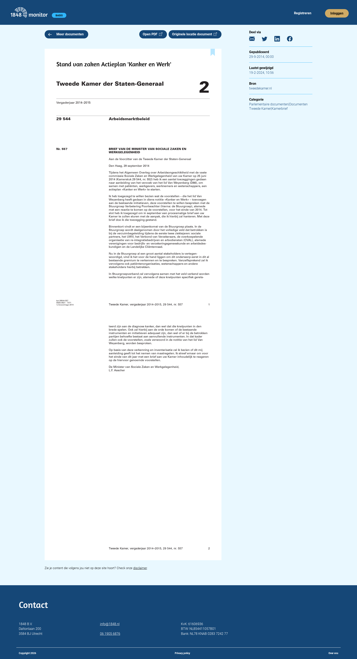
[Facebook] (293, 40)
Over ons (333, 653)
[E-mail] (255, 40)
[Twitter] (268, 40)
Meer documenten (70, 34)
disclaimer (140, 568)
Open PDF (151, 34)
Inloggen (336, 13)
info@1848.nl (110, 624)
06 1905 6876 (110, 634)
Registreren (302, 13)
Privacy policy (182, 653)
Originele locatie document (193, 34)
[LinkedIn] (280, 40)
